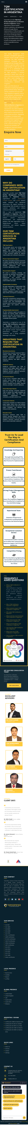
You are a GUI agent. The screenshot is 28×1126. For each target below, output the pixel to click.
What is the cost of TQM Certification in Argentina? (12, 632)
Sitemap (7, 1052)
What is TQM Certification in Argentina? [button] (13, 585)
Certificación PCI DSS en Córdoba (13, 1023)
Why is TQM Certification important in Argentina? (12, 604)
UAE (6, 997)
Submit (8, 170)
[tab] (14, 585)
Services (7, 1048)
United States (8, 993)
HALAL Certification (10, 957)
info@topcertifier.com (12, 1078)
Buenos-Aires (8, 101)
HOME (6, 16)
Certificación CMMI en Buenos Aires (14, 1021)
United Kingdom (9, 995)
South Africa (8, 1002)
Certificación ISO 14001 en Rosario (13, 1027)
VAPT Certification (9, 945)
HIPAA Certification (10, 943)
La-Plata (9, 102)
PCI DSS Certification (10, 939)
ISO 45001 (7, 929)
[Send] (24, 1117)
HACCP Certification (10, 941)
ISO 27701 (7, 953)
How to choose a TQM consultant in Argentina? (14, 636)
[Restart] (23, 1083)
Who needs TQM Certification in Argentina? (14, 612)
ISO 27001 (7, 933)
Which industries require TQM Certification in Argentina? (13, 608)
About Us (7, 1046)
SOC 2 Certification (10, 935)
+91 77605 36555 (11, 1075)
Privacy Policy (25, 1121)
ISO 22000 (7, 931)
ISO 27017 (7, 947)
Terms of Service (13, 1123)
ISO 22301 (7, 951)
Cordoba (19, 101)
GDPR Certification (9, 937)
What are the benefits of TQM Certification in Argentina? (13, 624)
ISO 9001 (7, 925)
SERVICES (13, 16)
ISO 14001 (7, 927)
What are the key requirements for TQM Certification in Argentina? (14, 616)
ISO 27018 (7, 949)
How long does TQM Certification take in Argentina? (14, 628)
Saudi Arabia (8, 1000)
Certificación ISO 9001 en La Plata (13, 1025)
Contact (7, 1050)
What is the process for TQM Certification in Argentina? (13, 620)
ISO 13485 (7, 955)
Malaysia (7, 1004)
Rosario (14, 101)
